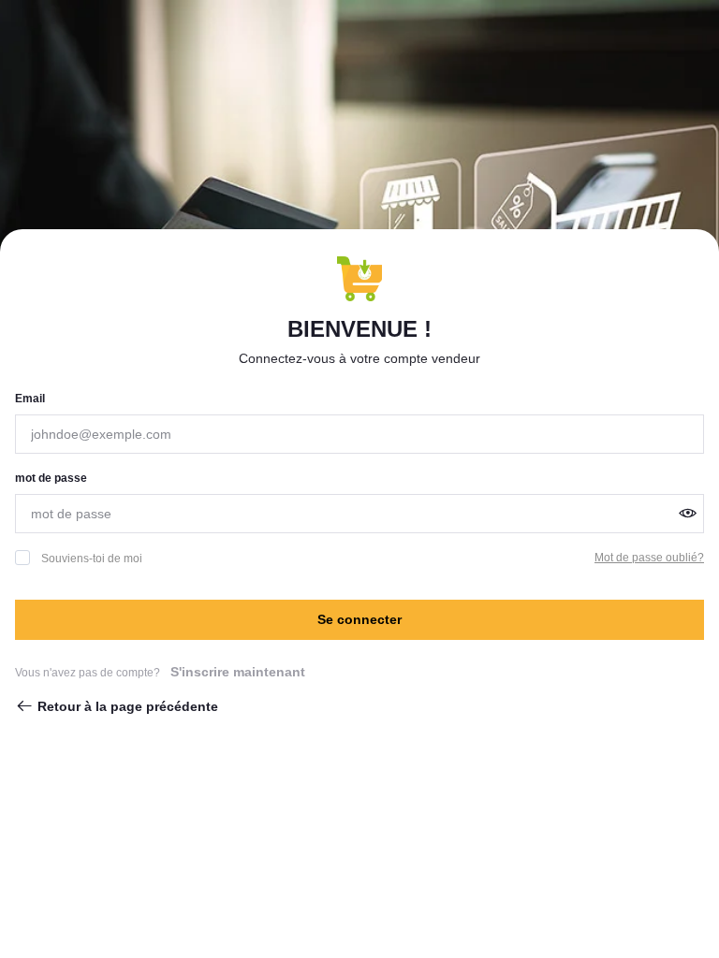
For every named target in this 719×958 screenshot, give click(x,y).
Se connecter (359, 619)
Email (30, 398)
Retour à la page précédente (127, 706)
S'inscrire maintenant (237, 671)
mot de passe (51, 478)
